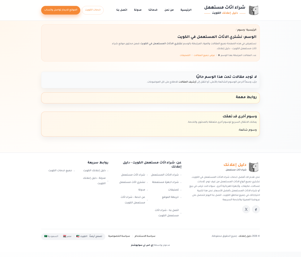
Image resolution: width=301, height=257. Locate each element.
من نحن (169, 10)
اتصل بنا (121, 10)
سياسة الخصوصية (119, 236)
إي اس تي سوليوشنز (142, 245)
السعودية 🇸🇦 (51, 236)
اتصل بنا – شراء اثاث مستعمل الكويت (167, 213)
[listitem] (256, 209)
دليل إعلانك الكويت (94, 170)
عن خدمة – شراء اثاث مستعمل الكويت (133, 200)
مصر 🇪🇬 (67, 236)
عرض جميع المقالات (204, 55)
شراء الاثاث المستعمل (165, 175)
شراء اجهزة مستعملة (165, 182)
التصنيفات (185, 55)
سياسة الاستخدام (145, 236)
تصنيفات (173, 190)
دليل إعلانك (245, 236)
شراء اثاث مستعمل (133, 175)
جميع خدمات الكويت (60, 170)
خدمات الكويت (93, 10)
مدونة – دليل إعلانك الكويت (94, 181)
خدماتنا (152, 10)
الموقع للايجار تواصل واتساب (60, 10)
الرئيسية (186, 10)
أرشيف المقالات (187, 82)
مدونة (137, 10)
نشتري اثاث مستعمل (132, 182)
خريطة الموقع (170, 197)
